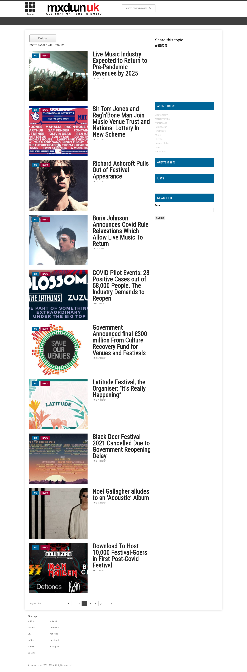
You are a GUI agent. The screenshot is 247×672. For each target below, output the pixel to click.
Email (158, 205)
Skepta (158, 139)
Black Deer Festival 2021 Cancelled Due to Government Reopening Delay (122, 446)
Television (54, 627)
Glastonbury (161, 115)
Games (31, 627)
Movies (53, 621)
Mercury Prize (162, 119)
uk (35, 55)
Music (31, 621)
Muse (158, 135)
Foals (157, 147)
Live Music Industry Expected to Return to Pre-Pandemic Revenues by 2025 (120, 63)
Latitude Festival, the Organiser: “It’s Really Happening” (119, 388)
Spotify (31, 653)
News (45, 55)
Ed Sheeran (161, 127)
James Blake (162, 143)
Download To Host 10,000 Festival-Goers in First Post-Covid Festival (120, 555)
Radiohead (160, 151)
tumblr (31, 646)
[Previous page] (68, 603)
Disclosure (160, 131)
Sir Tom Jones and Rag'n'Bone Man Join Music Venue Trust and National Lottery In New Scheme (121, 121)
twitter (31, 640)
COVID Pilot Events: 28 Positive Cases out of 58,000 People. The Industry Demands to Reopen (121, 285)
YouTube (54, 633)
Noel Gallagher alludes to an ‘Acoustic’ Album (121, 494)
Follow (43, 38)
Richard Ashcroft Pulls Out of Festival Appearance (121, 170)
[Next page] (100, 603)
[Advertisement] (184, 73)
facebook (54, 640)
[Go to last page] (111, 603)
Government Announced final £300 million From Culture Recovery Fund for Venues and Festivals (120, 340)
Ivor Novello (161, 123)
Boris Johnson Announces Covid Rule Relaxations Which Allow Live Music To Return (121, 230)
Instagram (54, 646)
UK (29, 633)
